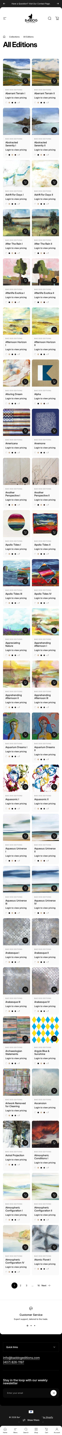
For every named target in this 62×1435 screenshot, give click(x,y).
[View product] (25, 81)
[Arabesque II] (45, 931)
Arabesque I (12, 952)
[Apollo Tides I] (16, 523)
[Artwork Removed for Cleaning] (16, 1082)
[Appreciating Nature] (16, 621)
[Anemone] (45, 422)
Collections (14, 37)
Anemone (39, 443)
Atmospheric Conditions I (41, 1157)
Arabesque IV (42, 1001)
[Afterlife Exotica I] (16, 271)
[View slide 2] (31, 1326)
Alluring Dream (13, 394)
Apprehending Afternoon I (42, 644)
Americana (11, 443)
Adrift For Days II (43, 194)
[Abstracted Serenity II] (45, 121)
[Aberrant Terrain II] (45, 72)
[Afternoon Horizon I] (16, 321)
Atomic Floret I (42, 1259)
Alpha (37, 394)
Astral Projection (14, 1155)
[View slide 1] (27, 1326)
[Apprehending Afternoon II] (16, 674)
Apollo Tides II (42, 544)
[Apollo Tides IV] (45, 572)
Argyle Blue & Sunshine (41, 1052)
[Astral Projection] (16, 1134)
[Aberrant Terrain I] (16, 72)
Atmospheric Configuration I (14, 1209)
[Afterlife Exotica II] (45, 271)
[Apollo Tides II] (45, 523)
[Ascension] (45, 1082)
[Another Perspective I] (16, 471)
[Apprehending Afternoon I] (45, 621)
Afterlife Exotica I (15, 292)
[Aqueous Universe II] (45, 827)
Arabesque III (12, 1001)
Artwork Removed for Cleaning (15, 1105)
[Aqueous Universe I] (16, 827)
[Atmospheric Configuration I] (16, 1186)
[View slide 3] (34, 1326)
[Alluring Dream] (16, 373)
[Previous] (4, 3)
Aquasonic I (12, 799)
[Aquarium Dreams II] (45, 726)
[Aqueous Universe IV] (45, 879)
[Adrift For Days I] (16, 173)
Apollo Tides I (13, 544)
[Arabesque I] (16, 931)
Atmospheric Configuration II (43, 1209)
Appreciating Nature (12, 644)
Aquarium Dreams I (16, 747)
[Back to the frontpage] (4, 37)
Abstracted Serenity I (11, 144)
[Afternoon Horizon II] (45, 321)
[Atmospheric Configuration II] (45, 1186)
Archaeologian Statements (13, 1052)
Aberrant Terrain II (44, 93)
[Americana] (16, 422)
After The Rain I (14, 243)
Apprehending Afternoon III (42, 697)
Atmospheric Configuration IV (14, 1261)
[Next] (57, 3)
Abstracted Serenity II (40, 144)
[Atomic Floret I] (45, 1238)
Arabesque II (41, 952)
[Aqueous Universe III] (16, 879)
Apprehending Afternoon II (13, 697)
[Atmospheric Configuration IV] (16, 1238)
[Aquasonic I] (16, 778)
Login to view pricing (16, 97)
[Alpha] (45, 373)
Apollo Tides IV (42, 593)
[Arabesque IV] (45, 980)
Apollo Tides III (13, 593)
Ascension (40, 1103)
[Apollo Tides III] (16, 572)
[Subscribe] (54, 1393)
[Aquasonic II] (45, 778)
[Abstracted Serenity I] (16, 121)
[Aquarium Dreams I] (16, 726)
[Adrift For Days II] (45, 173)
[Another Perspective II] (45, 471)
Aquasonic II (41, 799)
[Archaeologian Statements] (16, 1029)
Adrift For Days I (14, 194)
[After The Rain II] (45, 222)
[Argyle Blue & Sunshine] (45, 1029)
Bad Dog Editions (13, 90)
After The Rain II (43, 243)
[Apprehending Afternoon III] (45, 674)
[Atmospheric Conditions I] (45, 1134)
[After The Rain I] (16, 222)
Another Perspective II (42, 494)
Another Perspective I (12, 494)
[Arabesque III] (16, 980)
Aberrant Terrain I (15, 93)
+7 (18, 103)
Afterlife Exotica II (44, 292)
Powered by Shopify (43, 1417)
